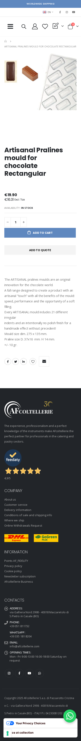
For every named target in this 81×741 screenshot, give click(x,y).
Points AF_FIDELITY (16, 561)
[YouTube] (73, 12)
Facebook (7, 361)
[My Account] (35, 26)
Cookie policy (13, 571)
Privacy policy (13, 566)
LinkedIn (23, 361)
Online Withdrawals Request (23, 525)
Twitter (15, 361)
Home (5, 41)
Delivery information (17, 510)
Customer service (15, 505)
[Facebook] (60, 12)
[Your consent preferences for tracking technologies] (7, 733)
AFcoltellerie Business (18, 582)
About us (10, 499)
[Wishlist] (45, 26)
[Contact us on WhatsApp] (69, 716)
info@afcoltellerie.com (24, 646)
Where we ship (14, 520)
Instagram (9, 673)
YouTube (29, 673)
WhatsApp (39, 673)
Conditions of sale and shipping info (28, 515)
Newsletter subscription (20, 576)
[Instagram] (67, 12)
